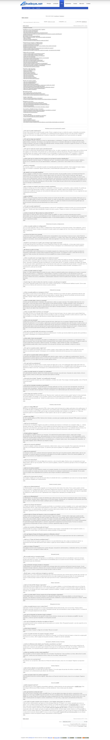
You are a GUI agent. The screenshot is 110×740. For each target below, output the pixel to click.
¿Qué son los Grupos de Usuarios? (30, 84)
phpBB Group (78, 686)
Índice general (25, 17)
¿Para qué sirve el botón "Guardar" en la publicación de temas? (37, 64)
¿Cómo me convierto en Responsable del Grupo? (34, 86)
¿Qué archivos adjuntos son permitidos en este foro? (34, 115)
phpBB (76, 723)
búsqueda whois (74, 704)
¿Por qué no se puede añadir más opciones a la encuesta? (36, 57)
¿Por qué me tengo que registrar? (30, 31)
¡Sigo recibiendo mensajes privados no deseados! (34, 93)
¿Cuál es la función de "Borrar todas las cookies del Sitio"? (36, 40)
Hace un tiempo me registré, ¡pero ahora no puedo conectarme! (37, 37)
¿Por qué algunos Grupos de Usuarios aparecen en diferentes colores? (38, 87)
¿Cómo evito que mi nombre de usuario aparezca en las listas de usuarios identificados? (42, 34)
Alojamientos (68, 3)
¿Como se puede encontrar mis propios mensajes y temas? (36, 106)
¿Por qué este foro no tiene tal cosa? (31, 121)
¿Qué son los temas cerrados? (29, 77)
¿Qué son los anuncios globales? (30, 74)
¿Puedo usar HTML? (27, 71)
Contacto (88, 3)
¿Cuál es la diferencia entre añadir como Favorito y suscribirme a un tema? (39, 110)
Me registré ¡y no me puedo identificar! (31, 36)
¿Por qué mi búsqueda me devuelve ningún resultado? (35, 103)
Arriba (24, 136)
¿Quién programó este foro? (29, 119)
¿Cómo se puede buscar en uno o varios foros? (33, 102)
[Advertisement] (33, 12)
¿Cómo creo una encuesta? (29, 56)
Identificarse (56, 16)
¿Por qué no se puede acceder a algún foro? (33, 60)
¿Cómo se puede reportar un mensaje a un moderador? (35, 63)
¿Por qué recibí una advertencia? (30, 62)
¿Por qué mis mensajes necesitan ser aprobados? (34, 65)
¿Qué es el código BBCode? (29, 69)
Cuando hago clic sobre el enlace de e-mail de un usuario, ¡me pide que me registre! (41, 50)
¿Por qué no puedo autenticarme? (30, 30)
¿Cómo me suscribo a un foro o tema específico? (33, 111)
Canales (75, 3)
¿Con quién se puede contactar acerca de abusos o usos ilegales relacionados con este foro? (43, 122)
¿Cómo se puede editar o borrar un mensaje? (33, 54)
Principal (49, 3)
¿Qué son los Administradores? (30, 81)
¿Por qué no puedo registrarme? (30, 39)
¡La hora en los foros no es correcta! (31, 44)
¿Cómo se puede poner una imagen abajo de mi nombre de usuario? (38, 48)
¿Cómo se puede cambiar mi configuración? (33, 43)
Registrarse (62, 16)
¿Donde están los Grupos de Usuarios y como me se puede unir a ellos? (39, 85)
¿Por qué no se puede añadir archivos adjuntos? (33, 61)
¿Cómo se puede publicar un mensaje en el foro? (34, 53)
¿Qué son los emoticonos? (29, 72)
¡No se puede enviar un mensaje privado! (32, 92)
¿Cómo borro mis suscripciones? (30, 112)
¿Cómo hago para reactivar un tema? (31, 66)
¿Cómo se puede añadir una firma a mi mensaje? (34, 55)
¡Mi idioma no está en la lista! (29, 47)
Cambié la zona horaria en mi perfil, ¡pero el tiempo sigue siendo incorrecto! (39, 45)
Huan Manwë (80, 726)
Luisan (85, 726)
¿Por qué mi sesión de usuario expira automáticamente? (35, 32)
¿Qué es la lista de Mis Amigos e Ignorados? (33, 98)
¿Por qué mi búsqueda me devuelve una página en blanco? (36, 104)
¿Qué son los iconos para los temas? (31, 78)
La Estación (55, 3)
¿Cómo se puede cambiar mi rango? (31, 49)
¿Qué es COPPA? (27, 38)
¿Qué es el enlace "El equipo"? (30, 89)
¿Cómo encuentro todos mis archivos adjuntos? (33, 116)
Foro (62, 3)
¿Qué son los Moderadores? (29, 82)
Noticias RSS (57, 737)
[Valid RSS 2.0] (85, 737)
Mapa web (50, 737)
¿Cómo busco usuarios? (28, 105)
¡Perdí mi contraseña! (27, 35)
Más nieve (81, 3)
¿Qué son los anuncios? (28, 75)
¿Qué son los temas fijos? (28, 76)
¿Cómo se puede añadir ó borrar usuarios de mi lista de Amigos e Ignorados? (40, 99)
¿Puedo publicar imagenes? (29, 73)
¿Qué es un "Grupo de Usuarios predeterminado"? (34, 88)
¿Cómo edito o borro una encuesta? (31, 59)
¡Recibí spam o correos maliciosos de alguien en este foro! (36, 94)
